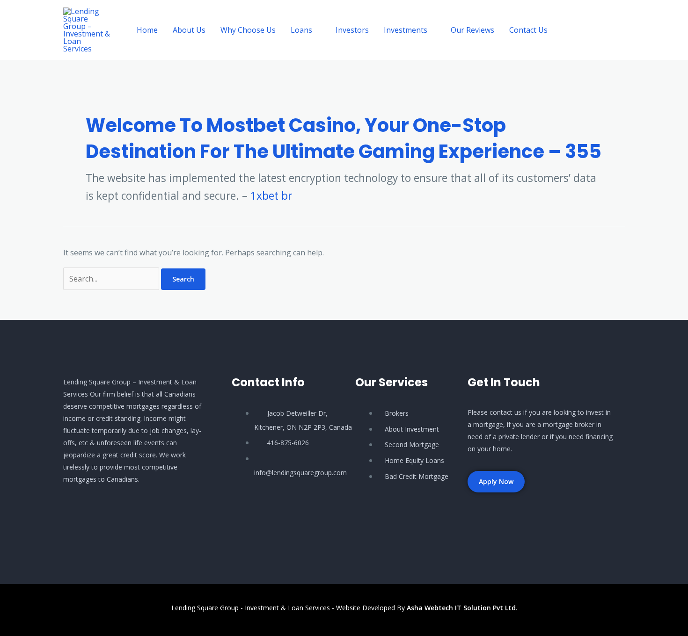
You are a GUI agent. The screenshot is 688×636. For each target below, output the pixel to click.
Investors (352, 30)
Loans (301, 30)
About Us (189, 30)
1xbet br (271, 195)
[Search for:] (112, 279)
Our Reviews (472, 30)
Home (147, 30)
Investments (405, 30)
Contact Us (528, 30)
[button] (594, 30)
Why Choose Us (248, 30)
